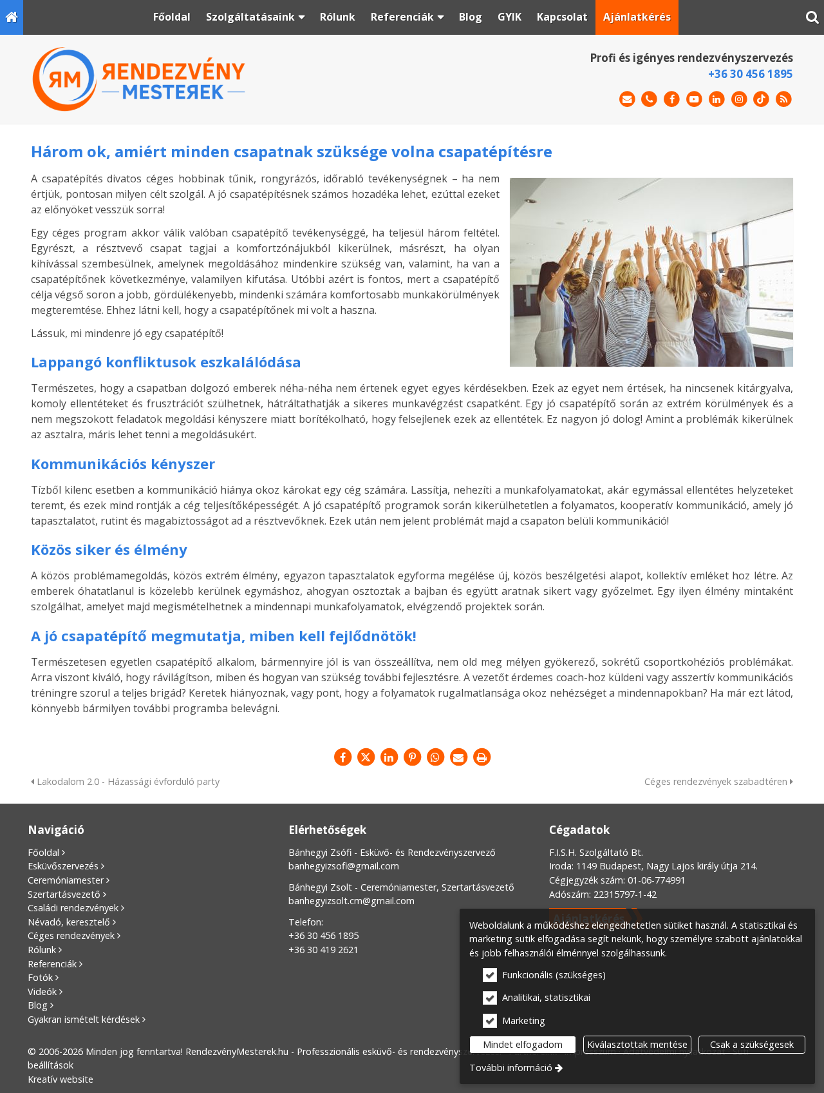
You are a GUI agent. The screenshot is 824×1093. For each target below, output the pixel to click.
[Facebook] (671, 99)
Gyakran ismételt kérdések (84, 1019)
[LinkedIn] (716, 99)
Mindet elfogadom (523, 1044)
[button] (812, 17)
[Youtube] (694, 99)
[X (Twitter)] (365, 757)
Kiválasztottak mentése (637, 1044)
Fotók (40, 977)
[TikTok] (761, 99)
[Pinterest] (412, 757)
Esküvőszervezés (63, 866)
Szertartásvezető (64, 894)
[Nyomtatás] (481, 757)
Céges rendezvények (71, 935)
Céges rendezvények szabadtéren (717, 781)
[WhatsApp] (435, 757)
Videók (42, 991)
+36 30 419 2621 (323, 949)
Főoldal (43, 852)
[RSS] (783, 99)
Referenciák (52, 964)
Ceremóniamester (66, 880)
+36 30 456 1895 (750, 73)
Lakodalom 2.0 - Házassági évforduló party (127, 781)
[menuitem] (11, 17)
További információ (510, 1067)
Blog (38, 1005)
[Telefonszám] (649, 99)
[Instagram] (739, 99)
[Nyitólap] (11, 17)
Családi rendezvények (73, 908)
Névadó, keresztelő (69, 922)
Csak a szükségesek (752, 1044)
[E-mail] (627, 99)
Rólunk (42, 949)
